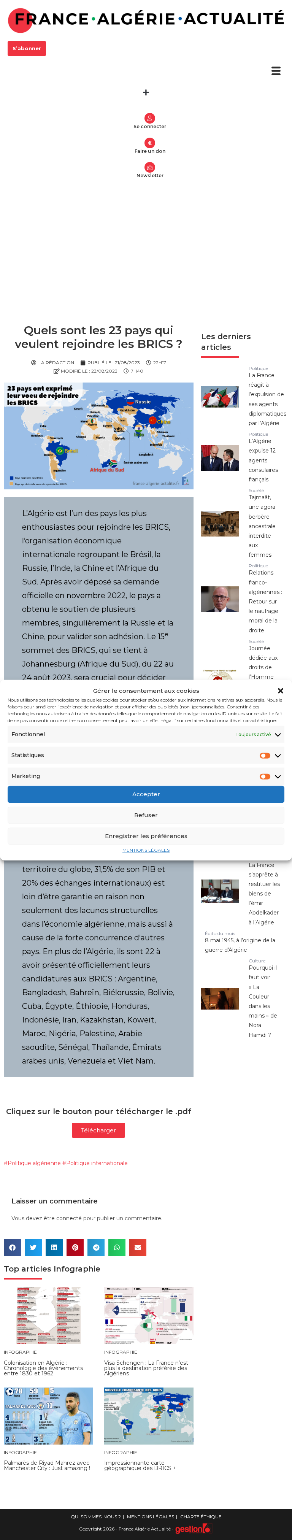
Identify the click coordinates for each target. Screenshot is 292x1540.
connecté (69, 1218)
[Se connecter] (149, 118)
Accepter (146, 794)
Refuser (146, 815)
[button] (280, 690)
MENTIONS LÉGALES (146, 850)
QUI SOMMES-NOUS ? (96, 1516)
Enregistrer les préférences (146, 836)
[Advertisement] (146, 244)
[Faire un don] (149, 143)
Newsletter (149, 175)
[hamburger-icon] (275, 72)
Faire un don (150, 151)
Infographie (77, 1268)
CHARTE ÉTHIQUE (201, 1516)
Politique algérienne (34, 1163)
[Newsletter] (149, 167)
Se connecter (149, 126)
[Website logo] (146, 20)
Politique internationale (97, 1163)
